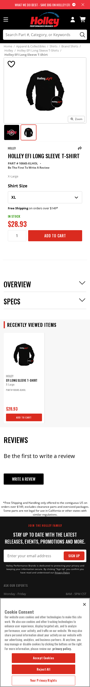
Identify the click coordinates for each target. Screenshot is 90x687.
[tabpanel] (24, 378)
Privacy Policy (62, 572)
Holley (12, 148)
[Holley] (45, 19)
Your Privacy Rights (43, 680)
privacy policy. (62, 648)
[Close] (84, 604)
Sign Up (74, 555)
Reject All (43, 669)
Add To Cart (55, 235)
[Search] (82, 35)
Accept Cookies (43, 658)
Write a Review (23, 479)
